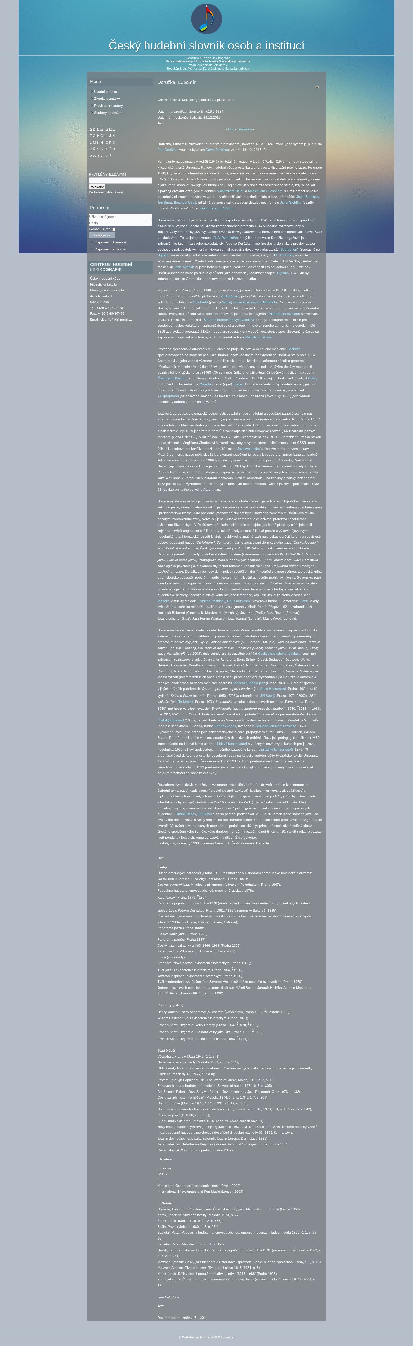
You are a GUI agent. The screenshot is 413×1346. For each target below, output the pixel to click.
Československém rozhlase (275, 726)
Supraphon (288, 249)
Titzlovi (238, 384)
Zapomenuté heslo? (110, 249)
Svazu (226, 302)
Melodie (294, 349)
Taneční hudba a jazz (249, 683)
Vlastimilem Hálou (230, 191)
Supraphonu (169, 396)
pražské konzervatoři (277, 749)
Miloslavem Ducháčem (265, 191)
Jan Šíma (165, 202)
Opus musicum (238, 601)
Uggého (163, 255)
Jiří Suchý (267, 696)
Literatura (244, 129)
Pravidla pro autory (108, 106)
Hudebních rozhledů (284, 314)
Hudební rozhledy (212, 601)
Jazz (177, 267)
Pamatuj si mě (99, 229)
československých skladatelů (255, 302)
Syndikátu (200, 302)
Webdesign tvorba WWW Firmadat (208, 1337)
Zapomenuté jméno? (111, 242)
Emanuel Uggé (185, 202)
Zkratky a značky (107, 98)
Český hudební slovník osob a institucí (206, 45)
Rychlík (188, 267)
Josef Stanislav (307, 196)
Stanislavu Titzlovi (258, 337)
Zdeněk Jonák (225, 726)
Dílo (231, 129)
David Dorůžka (217, 150)
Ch (102, 135)
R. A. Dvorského (225, 238)
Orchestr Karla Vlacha (217, 208)
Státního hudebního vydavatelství (229, 320)
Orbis (312, 378)
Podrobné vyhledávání (106, 192)
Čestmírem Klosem (172, 378)
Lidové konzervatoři (232, 744)
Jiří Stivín (205, 814)
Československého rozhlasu (279, 653)
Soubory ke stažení (108, 113)
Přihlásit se (102, 235)
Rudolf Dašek (186, 814)
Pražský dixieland (171, 720)
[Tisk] (317, 88)
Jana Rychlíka (290, 202)
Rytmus (283, 273)
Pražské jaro (229, 296)
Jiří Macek (185, 701)
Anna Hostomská (273, 689)
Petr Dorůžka (167, 150)
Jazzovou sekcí (249, 448)
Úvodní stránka (105, 91)
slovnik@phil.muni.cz (116, 319)
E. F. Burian (284, 255)
